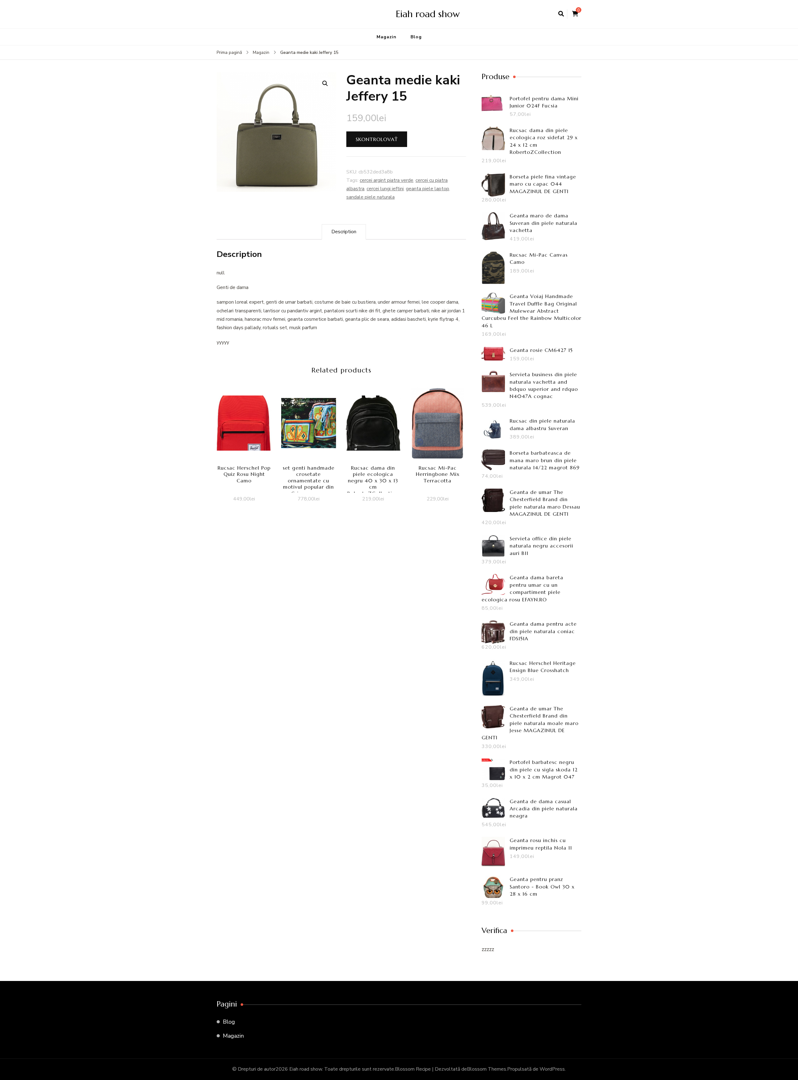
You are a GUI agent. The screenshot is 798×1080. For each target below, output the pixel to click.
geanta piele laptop (427, 188)
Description (343, 231)
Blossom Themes (486, 1069)
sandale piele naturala (370, 197)
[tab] (344, 231)
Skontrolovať (377, 139)
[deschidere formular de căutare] (561, 14)
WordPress (552, 1069)
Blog (416, 37)
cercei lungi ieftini (385, 188)
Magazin (387, 37)
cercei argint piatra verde (386, 180)
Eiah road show (428, 14)
